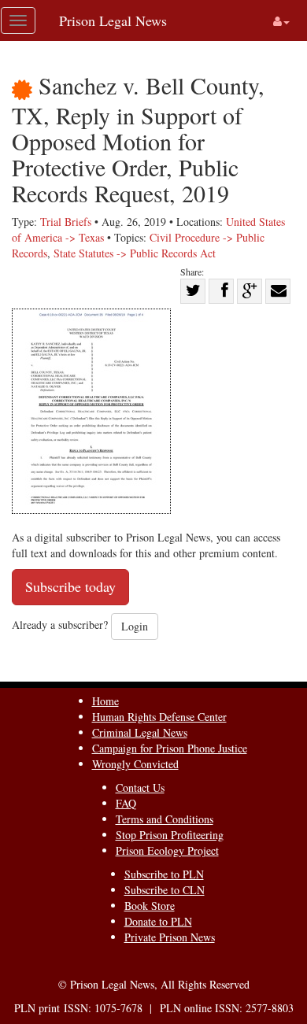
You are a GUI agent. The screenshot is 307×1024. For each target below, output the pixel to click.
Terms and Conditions (164, 818)
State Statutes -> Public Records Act (135, 253)
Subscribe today (70, 586)
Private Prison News (169, 937)
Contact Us (140, 787)
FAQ (126, 803)
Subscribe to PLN (164, 874)
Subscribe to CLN (164, 889)
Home (105, 700)
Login (134, 626)
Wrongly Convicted (135, 763)
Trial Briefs (65, 221)
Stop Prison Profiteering (170, 834)
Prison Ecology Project (167, 850)
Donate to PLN (158, 921)
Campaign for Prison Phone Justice (169, 748)
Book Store (149, 905)
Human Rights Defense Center (159, 716)
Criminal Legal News (139, 732)
